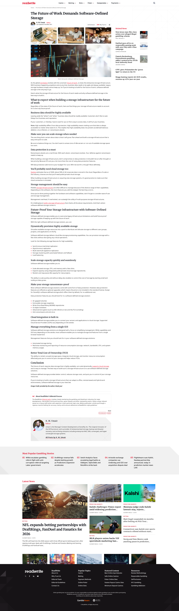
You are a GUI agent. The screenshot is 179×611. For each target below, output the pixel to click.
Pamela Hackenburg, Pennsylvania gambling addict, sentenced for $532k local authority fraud (127, 59)
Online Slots (82, 586)
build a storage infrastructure (54, 203)
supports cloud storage (100, 366)
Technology (102, 413)
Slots (81, 3)
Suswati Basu (26, 538)
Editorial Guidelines (58, 582)
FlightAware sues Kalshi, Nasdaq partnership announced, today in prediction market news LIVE (143, 462)
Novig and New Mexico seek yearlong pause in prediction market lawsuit (136, 541)
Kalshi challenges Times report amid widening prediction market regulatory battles (105, 509)
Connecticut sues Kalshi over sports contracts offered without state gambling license (139, 531)
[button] (154, 3)
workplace (44, 83)
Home (32, 7)
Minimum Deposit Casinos (114, 586)
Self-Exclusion (136, 579)
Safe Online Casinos (112, 576)
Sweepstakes (101, 3)
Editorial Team (57, 579)
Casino (61, 3)
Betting (71, 3)
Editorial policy (46, 399)
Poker (90, 3)
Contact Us (55, 586)
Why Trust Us (56, 576)
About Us (55, 573)
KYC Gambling (136, 582)
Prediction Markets (96, 504)
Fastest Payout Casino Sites (114, 582)
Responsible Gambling (139, 576)
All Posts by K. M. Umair (56, 437)
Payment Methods (84, 579)
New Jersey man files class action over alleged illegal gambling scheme (126, 34)
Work (109, 413)
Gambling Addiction (138, 586)
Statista (33, 172)
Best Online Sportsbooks (113, 573)
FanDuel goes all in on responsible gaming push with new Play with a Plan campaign (126, 46)
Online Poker (82, 582)
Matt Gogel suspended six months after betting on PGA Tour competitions (138, 521)
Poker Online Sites (111, 579)
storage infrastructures (44, 188)
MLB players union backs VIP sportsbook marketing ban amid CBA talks (104, 541)
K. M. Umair (52, 421)
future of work (72, 83)
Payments (114, 3)
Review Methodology (138, 573)
